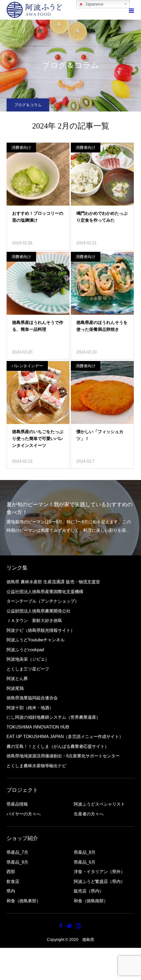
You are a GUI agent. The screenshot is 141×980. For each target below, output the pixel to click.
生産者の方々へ (89, 813)
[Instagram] (78, 925)
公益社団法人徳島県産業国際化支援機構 (45, 591)
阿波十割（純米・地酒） (30, 707)
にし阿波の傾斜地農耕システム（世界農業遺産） (53, 717)
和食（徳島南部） (91, 900)
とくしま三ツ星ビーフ (28, 669)
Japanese (93, 4)
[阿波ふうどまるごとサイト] (34, 10)
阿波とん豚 (17, 678)
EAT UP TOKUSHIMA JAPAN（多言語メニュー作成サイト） (65, 736)
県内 (11, 891)
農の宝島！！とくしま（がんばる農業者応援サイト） (58, 746)
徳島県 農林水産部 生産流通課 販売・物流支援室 (53, 581)
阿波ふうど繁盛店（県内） (99, 881)
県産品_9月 (17, 862)
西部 (11, 871)
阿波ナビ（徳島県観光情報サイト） (41, 630)
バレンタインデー (27, 366)
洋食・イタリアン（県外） (99, 871)
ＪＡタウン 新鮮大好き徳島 (34, 620)
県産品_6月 (84, 862)
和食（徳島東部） (24, 900)
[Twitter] (69, 925)
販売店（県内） (89, 891)
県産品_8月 (84, 852)
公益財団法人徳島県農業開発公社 (38, 611)
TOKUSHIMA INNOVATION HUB (38, 727)
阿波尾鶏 (15, 688)
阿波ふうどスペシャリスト (99, 804)
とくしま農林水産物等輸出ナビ (36, 765)
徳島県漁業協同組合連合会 (32, 697)
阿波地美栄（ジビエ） (28, 659)
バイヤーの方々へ (24, 813)
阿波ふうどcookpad (25, 649)
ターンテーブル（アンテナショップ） (43, 601)
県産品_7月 (17, 852)
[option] (70, 517)
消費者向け (21, 147)
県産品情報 (17, 804)
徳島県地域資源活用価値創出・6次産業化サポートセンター (63, 755)
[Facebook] (60, 925)
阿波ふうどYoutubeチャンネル (36, 639)
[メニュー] (131, 10)
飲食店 (13, 881)
